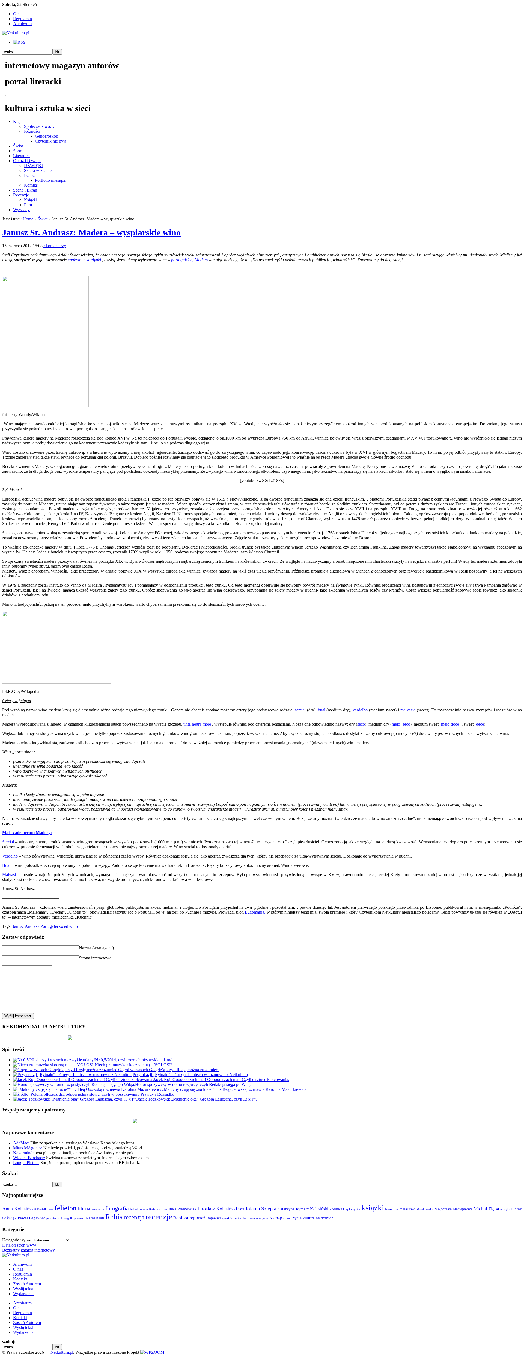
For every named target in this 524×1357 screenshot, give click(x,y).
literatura (391, 1209)
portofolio (52, 1218)
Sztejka (235, 1218)
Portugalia (49, 926)
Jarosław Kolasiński (217, 1208)
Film (28, 204)
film (82, 1208)
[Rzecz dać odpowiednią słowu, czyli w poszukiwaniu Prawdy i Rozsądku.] (30, 1094)
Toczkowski (250, 1218)
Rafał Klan (95, 1218)
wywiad (264, 1218)
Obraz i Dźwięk (27, 160)
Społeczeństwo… (39, 126)
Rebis (114, 1217)
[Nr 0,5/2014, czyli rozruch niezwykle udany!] (54, 1060)
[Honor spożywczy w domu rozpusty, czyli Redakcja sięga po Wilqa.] (74, 1084)
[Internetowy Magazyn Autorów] (15, 33)
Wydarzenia (23, 1293)
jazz (241, 1209)
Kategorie (10, 1240)
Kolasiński (319, 1209)
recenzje (158, 1216)
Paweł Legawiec (31, 1218)
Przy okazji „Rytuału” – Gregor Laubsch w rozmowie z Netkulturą (190, 1074)
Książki (30, 200)
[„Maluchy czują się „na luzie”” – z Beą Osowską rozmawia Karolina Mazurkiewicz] (87, 1089)
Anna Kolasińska (19, 1208)
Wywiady (21, 209)
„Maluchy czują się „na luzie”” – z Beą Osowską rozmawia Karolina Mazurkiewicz (234, 1089)
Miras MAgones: (27, 1148)
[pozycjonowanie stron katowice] (262, 1346)
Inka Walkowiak (182, 1209)
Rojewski (214, 1218)
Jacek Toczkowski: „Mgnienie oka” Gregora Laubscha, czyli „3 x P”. (197, 1099)
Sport (17, 151)
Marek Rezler (424, 1209)
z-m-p (276, 1217)
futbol (134, 1209)
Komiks (31, 185)
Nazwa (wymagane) (96, 948)
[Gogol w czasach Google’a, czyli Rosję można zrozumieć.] (65, 1069)
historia (162, 1209)
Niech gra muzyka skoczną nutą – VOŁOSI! (133, 1064)
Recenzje (21, 195)
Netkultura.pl (61, 1352)
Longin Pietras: (26, 1162)
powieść (79, 1218)
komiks (335, 1209)
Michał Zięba (486, 1208)
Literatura (21, 155)
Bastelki (42, 1209)
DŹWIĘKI (33, 165)
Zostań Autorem (27, 1284)
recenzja (134, 1217)
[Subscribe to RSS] (19, 42)
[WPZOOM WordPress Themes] (152, 1352)
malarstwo (407, 1209)
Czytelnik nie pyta (50, 141)
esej (51, 1209)
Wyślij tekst (23, 1288)
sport (225, 1218)
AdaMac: (21, 1143)
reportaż (197, 1217)
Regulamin (22, 18)
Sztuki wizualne (38, 170)
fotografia (117, 1208)
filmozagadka (95, 1209)
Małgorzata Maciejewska (453, 1209)
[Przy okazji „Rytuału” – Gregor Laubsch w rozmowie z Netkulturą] (73, 1074)
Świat (18, 146)
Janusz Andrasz (26, 926)
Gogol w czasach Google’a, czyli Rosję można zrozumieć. (168, 1069)
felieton (65, 1208)
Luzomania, (255, 912)
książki (372, 1207)
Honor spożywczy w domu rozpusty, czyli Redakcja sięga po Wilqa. (194, 1084)
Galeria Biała (147, 1209)
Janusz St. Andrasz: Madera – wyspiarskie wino (91, 232)
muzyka (505, 1209)
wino (73, 926)
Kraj (17, 121)
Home (28, 219)
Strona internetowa (95, 958)
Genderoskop (46, 136)
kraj (345, 1209)
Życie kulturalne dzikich (313, 1218)
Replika (180, 1217)
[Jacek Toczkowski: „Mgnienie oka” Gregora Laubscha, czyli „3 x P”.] (75, 1099)
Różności (32, 131)
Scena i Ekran (25, 190)
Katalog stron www (19, 1245)
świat (63, 926)
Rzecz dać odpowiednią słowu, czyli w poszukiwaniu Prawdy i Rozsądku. (111, 1094)
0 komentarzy (54, 245)
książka (354, 1209)
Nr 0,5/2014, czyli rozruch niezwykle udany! (133, 1060)
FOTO (30, 175)
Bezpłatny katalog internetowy (28, 1250)
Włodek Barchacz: (29, 1157)
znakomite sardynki (84, 260)
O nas (18, 13)
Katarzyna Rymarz (293, 1209)
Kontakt (20, 1279)
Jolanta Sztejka (260, 1208)
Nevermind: (23, 1152)
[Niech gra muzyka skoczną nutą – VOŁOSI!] (54, 1064)
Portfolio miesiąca (50, 180)
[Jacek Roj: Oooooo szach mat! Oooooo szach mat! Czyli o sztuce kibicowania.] (83, 1079)
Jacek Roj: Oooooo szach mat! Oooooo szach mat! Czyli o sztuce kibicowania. (221, 1079)
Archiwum (22, 23)
